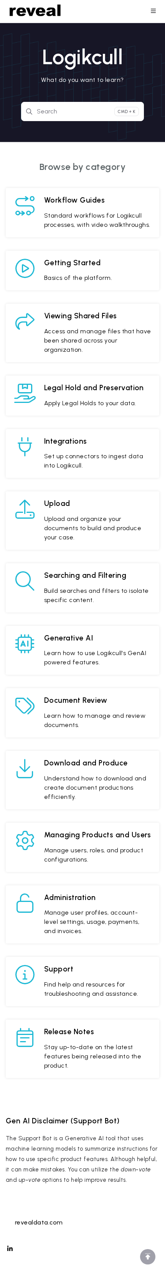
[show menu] (153, 11)
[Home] (35, 11)
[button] (147, 1256)
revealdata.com (39, 1222)
